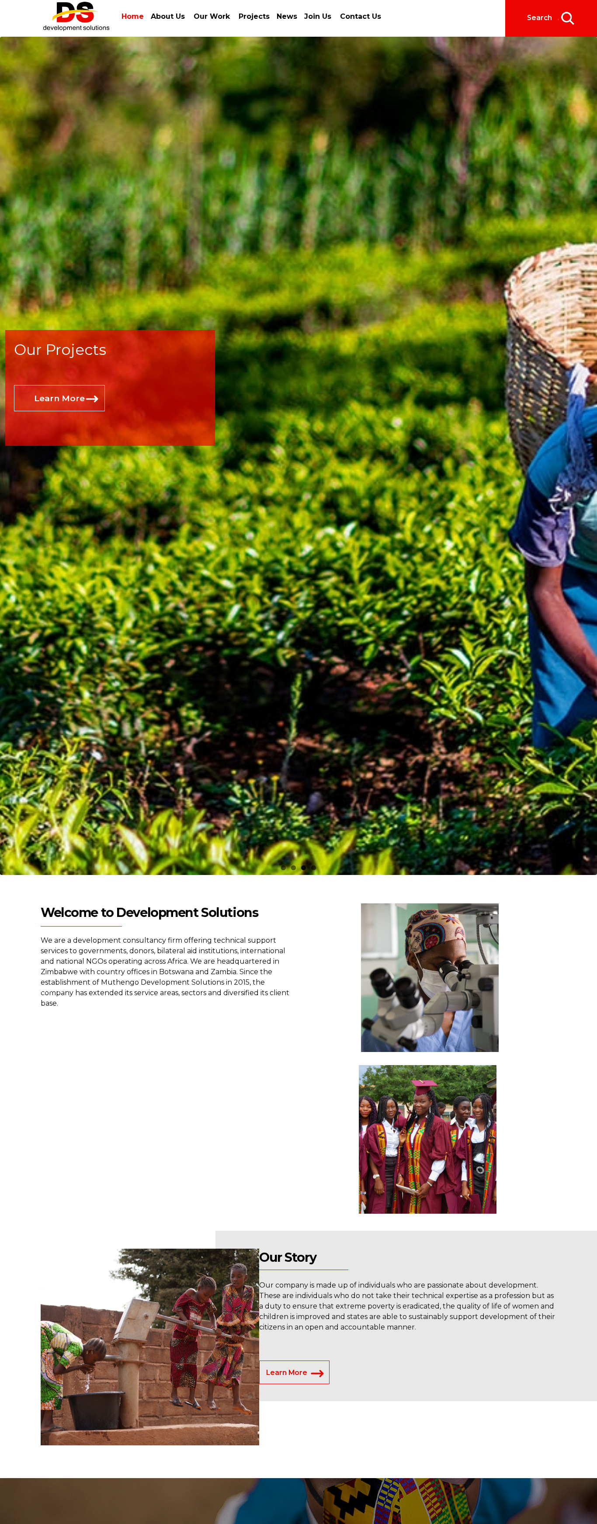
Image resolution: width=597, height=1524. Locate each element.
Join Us (309, 16)
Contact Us (352, 16)
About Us (165, 16)
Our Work (209, 16)
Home (132, 16)
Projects (251, 16)
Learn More (59, 420)
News (281, 16)
